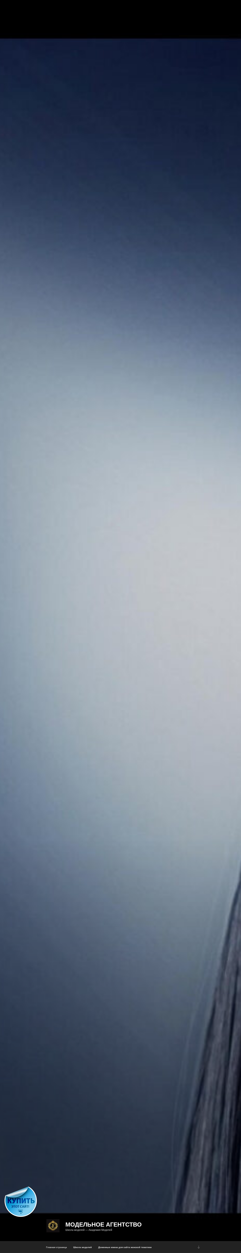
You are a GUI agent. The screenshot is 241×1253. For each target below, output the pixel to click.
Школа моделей (82, 1247)
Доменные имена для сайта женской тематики (125, 1247)
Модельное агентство (103, 1224)
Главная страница (56, 1247)
